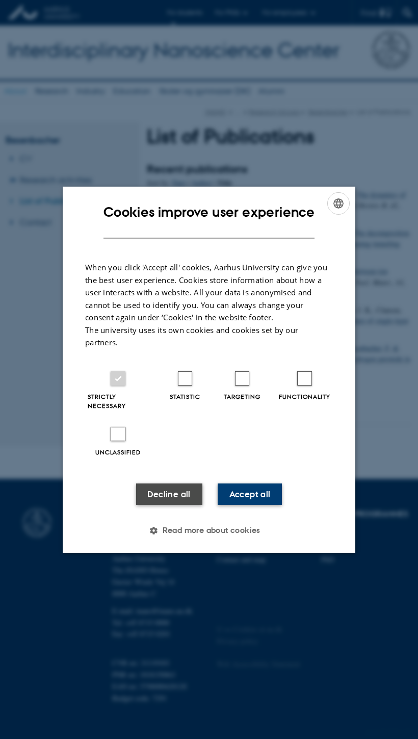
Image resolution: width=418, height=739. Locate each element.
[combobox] (338, 203)
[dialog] (209, 369)
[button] (209, 530)
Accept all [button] (250, 494)
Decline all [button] (168, 494)
